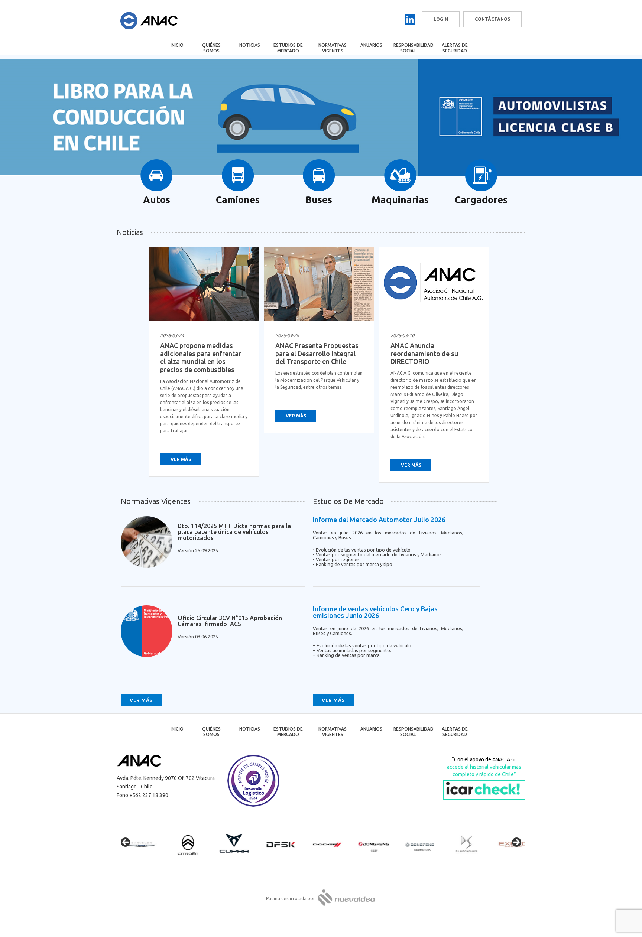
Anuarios (371, 45)
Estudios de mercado (288, 48)
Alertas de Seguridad (455, 48)
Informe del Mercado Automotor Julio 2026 (379, 519)
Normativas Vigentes (332, 48)
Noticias (249, 45)
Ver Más (181, 459)
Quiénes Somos (211, 48)
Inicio (177, 45)
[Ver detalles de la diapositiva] (139, 844)
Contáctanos (492, 19)
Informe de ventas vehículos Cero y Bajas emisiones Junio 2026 (375, 612)
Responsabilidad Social (412, 48)
